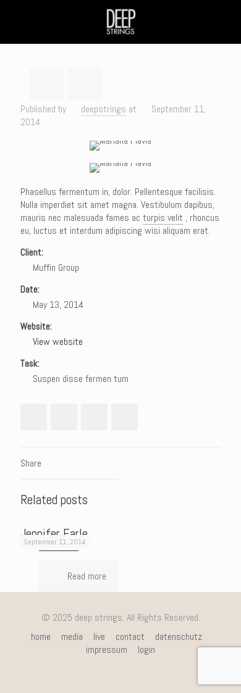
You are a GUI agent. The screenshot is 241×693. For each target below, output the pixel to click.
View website (58, 341)
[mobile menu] (224, 21)
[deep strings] (120, 21)
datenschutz (178, 636)
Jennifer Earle (54, 533)
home (41, 636)
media (72, 636)
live (99, 636)
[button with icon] (33, 417)
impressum (106, 649)
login (146, 649)
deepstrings (103, 108)
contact (130, 636)
